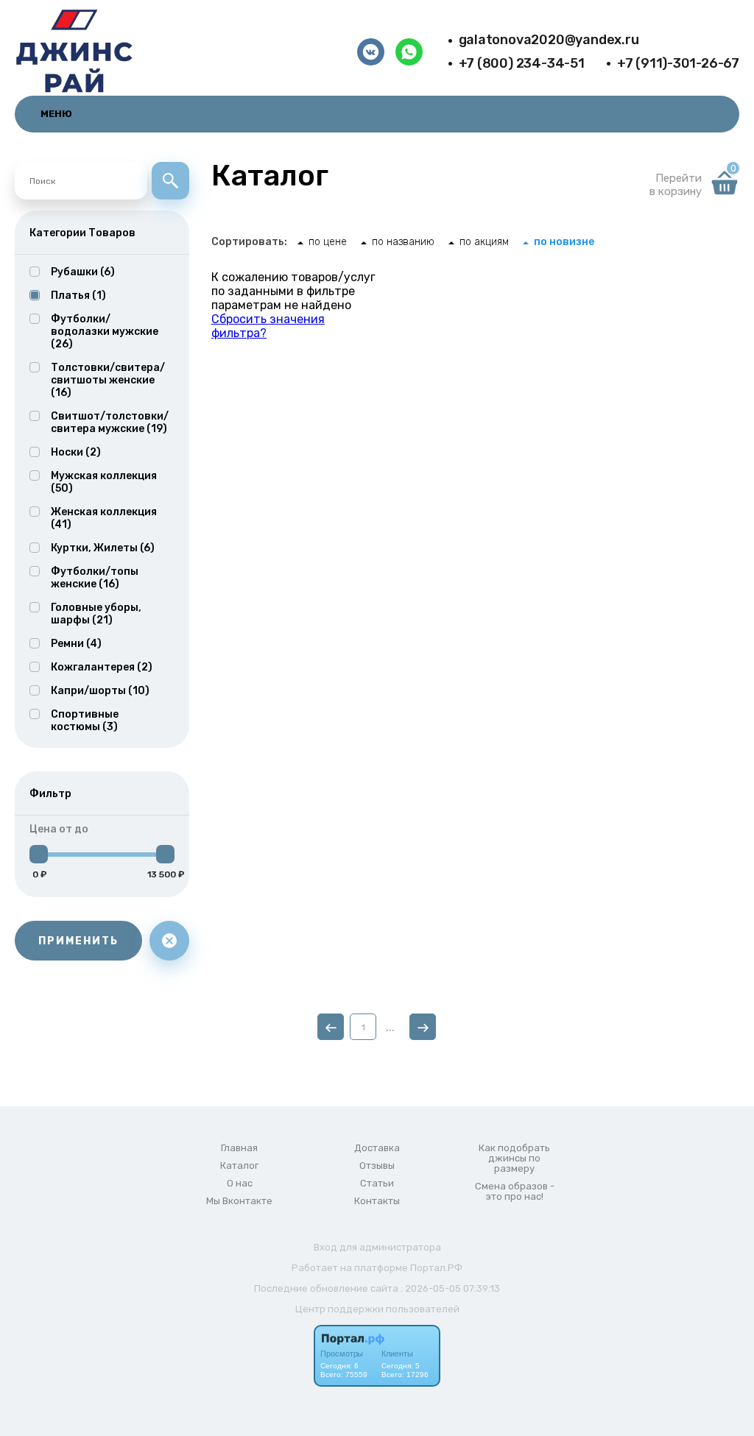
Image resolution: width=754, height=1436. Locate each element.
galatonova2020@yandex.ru (549, 40)
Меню (56, 113)
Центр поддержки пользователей (377, 1309)
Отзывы (377, 1166)
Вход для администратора (377, 1247)
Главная (239, 1148)
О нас (240, 1183)
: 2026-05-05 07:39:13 (450, 1288)
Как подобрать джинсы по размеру (514, 1158)
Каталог (239, 1166)
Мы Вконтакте (239, 1201)
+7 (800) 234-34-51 (522, 63)
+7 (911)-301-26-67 (678, 63)
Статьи (377, 1183)
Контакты (377, 1201)
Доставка (377, 1148)
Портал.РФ (436, 1267)
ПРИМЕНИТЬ (78, 941)
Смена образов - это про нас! (514, 1191)
